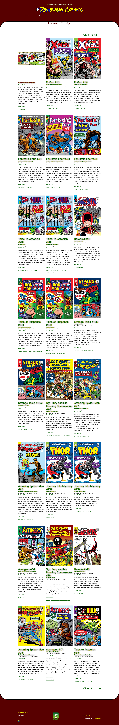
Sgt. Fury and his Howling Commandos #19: (59, 573)
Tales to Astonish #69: (84, 651)
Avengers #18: (27, 570)
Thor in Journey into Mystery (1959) (83, 511)
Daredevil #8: (82, 570)
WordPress (98, 718)
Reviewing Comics (61, 9)
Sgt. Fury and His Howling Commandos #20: (59, 406)
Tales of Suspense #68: (29, 324)
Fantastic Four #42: (58, 159)
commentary (21, 109)
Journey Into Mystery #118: (59, 488)
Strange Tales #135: (86, 322)
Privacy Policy (87, 715)
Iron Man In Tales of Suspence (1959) (55, 353)
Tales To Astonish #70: (29, 241)
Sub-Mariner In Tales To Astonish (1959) (56, 270)
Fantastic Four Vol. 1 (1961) (25, 187)
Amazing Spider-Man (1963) (81, 436)
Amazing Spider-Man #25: (31, 651)
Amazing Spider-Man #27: (87, 405)
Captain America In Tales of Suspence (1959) (30, 351)
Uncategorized (50, 272)
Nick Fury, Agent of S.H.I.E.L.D (26, 429)
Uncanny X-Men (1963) (52, 108)
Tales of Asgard (50, 517)
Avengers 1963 (22, 597)
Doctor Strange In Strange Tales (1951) (84, 350)
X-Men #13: (54, 83)
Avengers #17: (54, 650)
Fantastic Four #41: (86, 159)
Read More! (21, 106)
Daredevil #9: (82, 239)
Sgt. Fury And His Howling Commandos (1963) (58, 435)
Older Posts (92, 34)
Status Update (30, 82)
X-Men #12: (81, 83)
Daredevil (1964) (78, 267)
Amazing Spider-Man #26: (31, 488)
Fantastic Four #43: (30, 159)
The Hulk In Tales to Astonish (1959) (27, 270)
